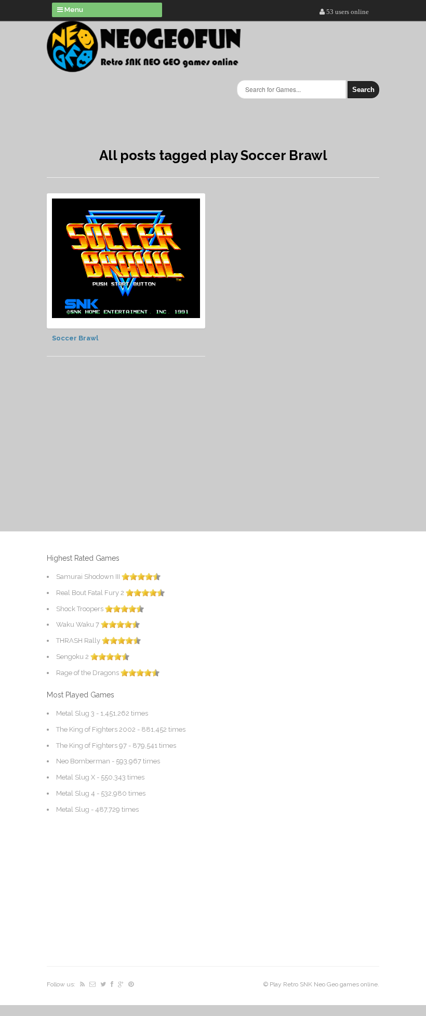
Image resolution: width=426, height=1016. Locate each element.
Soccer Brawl (75, 338)
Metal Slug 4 (75, 793)
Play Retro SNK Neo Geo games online (324, 984)
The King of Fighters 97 (91, 745)
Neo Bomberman (83, 761)
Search (363, 90)
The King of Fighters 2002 (96, 729)
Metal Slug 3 (75, 713)
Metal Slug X (75, 777)
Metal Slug (72, 809)
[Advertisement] (114, 528)
